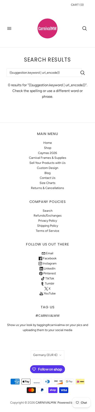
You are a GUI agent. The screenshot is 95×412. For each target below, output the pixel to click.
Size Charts (47, 183)
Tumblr (49, 283)
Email (49, 253)
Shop (47, 148)
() (77, 4)
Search (48, 211)
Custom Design (47, 168)
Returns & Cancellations (47, 188)
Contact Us (47, 178)
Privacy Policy (47, 221)
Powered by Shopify (71, 403)
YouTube (49, 293)
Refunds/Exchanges (48, 215)
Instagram (49, 263)
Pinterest (49, 273)
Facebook (49, 258)
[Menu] (9, 28)
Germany (45, 355)
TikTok (49, 278)
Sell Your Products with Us (47, 163)
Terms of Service (47, 231)
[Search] (84, 28)
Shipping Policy (47, 226)
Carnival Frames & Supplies (47, 158)
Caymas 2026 (47, 153)
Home (47, 143)
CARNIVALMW (46, 403)
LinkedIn (49, 268)
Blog (47, 173)
